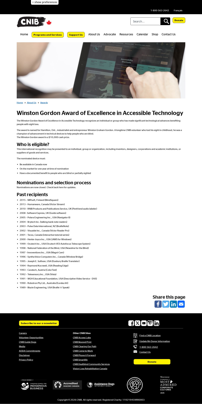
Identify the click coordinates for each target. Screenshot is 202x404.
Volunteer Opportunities (31, 337)
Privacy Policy (26, 359)
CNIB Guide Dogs (27, 342)
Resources (126, 34)
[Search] (165, 21)
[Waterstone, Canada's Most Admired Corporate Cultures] (168, 384)
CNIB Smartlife (80, 359)
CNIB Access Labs (82, 337)
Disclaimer (24, 355)
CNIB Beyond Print (82, 342)
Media (22, 346)
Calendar (142, 34)
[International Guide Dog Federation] (134, 385)
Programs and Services (48, 34)
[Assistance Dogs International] (101, 385)
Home (24, 34)
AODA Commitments (29, 350)
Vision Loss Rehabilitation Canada (90, 368)
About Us (94, 34)
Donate (178, 20)
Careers (23, 333)
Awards (44, 102)
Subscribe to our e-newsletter (39, 323)
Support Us (76, 34)
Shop (155, 34)
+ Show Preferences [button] (44, 2)
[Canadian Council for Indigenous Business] (33, 385)
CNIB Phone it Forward (84, 355)
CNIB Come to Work (83, 350)
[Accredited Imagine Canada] (67, 385)
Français (178, 10)
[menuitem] (178, 10)
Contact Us (169, 34)
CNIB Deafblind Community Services (91, 364)
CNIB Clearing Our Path (84, 346)
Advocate (110, 34)
